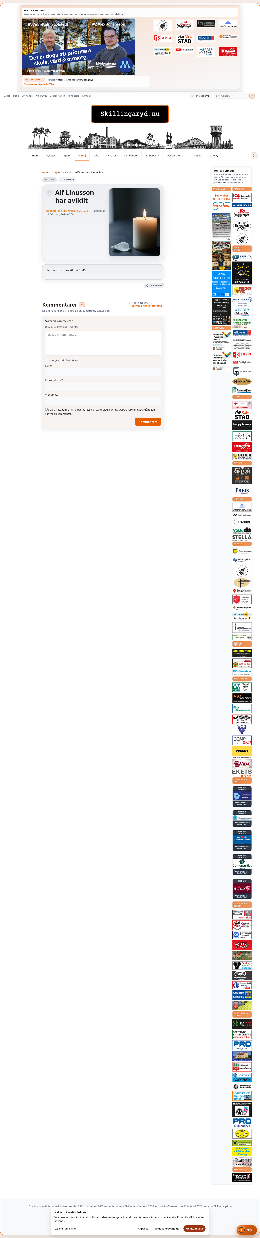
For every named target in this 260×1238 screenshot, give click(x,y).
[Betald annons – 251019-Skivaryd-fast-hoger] (242, 1024)
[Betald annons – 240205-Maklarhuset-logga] (242, 515)
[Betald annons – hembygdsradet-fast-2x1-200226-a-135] (242, 1096)
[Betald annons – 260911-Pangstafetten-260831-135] (221, 284)
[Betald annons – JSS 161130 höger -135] (242, 719)
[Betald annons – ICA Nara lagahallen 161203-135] (242, 197)
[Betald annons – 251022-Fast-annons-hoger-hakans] (242, 381)
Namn (50, 365)
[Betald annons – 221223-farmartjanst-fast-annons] (242, 390)
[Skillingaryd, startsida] (130, 114)
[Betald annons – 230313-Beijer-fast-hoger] (242, 457)
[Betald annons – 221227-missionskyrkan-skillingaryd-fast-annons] (242, 637)
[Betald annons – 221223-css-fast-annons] (242, 346)
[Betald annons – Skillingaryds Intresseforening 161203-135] (242, 1067)
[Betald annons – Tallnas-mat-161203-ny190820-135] (242, 239)
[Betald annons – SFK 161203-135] (242, 935)
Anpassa (143, 1228)
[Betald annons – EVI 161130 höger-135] (242, 698)
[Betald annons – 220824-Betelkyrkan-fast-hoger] (242, 560)
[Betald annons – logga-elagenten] (228, 51)
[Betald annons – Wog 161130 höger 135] (242, 730)
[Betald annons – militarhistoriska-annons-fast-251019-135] (242, 1151)
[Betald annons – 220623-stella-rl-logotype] (242, 538)
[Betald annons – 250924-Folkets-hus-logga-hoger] (242, 476)
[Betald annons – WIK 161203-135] (242, 985)
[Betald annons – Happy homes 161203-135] (242, 425)
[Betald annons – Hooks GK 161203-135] (242, 1005)
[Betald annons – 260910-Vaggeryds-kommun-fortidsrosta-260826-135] (221, 341)
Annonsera (73, 95)
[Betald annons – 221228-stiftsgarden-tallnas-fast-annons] (163, 25)
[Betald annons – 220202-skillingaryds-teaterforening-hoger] (242, 1109)
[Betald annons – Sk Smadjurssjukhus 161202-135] (242, 323)
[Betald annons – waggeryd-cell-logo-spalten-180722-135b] (242, 687)
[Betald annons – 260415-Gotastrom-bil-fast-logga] (206, 23)
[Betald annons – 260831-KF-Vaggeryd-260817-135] (221, 361)
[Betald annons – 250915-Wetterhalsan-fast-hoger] (206, 52)
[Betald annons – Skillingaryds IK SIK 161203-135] (242, 945)
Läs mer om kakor (65, 1228)
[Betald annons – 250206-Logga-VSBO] (242, 530)
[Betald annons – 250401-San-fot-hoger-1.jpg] (242, 290)
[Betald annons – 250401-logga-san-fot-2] (242, 273)
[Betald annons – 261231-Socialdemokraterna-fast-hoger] (242, 888)
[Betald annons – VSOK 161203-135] (242, 955)
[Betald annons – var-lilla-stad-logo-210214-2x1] (184, 39)
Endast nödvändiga (167, 1228)
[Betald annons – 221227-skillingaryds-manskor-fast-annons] (242, 1086)
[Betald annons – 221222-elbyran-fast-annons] (206, 38)
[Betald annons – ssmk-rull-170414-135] (242, 914)
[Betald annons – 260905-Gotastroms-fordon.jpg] (221, 255)
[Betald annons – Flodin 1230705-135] (242, 522)
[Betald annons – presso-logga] (242, 752)
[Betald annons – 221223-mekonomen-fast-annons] (242, 653)
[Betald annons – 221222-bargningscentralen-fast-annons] (242, 663)
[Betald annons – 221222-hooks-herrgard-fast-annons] (242, 226)
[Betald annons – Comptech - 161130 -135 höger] (242, 740)
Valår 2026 (41, 95)
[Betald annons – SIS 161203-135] (242, 965)
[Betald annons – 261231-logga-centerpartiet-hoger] (242, 864)
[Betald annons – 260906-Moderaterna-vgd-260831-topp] (86, 47)
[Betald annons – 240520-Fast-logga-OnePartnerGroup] (228, 24)
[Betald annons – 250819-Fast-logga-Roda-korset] (242, 405)
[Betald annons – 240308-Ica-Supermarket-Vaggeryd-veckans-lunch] (242, 213)
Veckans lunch (57, 95)
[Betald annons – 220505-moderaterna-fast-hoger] (242, 796)
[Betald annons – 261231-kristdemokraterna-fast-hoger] (242, 839)
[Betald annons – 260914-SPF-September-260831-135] (221, 202)
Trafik (16, 95)
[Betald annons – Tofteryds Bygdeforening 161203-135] (242, 1034)
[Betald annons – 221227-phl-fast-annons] (184, 50)
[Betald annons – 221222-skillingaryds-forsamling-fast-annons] (228, 36)
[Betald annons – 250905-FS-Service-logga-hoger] (163, 38)
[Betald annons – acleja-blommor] (242, 436)
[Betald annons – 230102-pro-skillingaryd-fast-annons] (242, 1123)
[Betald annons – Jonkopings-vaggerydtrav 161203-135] (242, 975)
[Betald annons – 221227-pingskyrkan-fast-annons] (242, 583)
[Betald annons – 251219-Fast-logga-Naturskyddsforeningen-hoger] (242, 1143)
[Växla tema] (254, 155)
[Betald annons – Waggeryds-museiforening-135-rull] (242, 1056)
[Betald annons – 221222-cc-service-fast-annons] (242, 672)
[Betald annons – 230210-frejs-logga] (242, 490)
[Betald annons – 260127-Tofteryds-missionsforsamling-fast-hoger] (242, 627)
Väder (7, 95)
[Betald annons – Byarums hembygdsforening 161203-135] (242, 1162)
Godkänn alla (194, 1228)
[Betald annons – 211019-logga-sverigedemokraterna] (242, 817)
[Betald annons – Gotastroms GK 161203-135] (242, 995)
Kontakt (86, 95)
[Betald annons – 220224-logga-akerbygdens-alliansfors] (242, 551)
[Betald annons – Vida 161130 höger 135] (242, 763)
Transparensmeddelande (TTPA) (39, 84)
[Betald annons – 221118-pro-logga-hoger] (242, 1045)
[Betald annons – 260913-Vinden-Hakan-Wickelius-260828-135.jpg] (221, 226)
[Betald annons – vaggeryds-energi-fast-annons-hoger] (242, 1178)
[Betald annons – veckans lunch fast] (242, 205)
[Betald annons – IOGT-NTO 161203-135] (242, 1077)
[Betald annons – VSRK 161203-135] (242, 925)
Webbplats (51, 394)
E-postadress (54, 380)
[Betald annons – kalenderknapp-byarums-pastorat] (163, 51)
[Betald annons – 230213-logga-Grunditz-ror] (242, 301)
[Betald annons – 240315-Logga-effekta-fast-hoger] (242, 257)
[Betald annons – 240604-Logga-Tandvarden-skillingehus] (242, 340)
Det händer (27, 95)
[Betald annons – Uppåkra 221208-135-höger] (242, 773)
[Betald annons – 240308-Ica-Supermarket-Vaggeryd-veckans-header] (184, 25)
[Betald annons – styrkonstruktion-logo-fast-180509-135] (242, 709)
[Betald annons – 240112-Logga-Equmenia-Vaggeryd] (242, 608)
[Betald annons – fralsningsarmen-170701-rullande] (242, 599)
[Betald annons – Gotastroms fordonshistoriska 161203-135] (242, 1134)
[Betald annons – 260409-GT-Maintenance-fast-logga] (242, 372)
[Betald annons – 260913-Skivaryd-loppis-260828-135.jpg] (221, 311)
